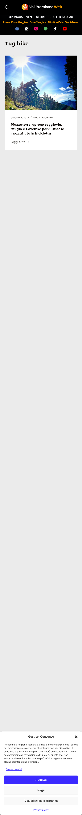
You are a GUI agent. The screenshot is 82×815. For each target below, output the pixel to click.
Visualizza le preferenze (41, 801)
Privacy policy (41, 809)
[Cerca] (7, 7)
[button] (76, 737)
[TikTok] (55, 28)
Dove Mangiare (38, 22)
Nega (41, 790)
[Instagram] (36, 28)
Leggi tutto (19, 142)
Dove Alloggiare (19, 22)
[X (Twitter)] (26, 28)
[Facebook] (17, 28)
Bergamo (66, 17)
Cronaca (16, 17)
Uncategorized (43, 117)
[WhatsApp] (45, 28)
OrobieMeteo (72, 22)
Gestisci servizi (14, 769)
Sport (52, 17)
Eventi (29, 17)
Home (6, 22)
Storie (41, 17)
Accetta (41, 779)
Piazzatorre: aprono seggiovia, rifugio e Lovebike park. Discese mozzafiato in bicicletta (37, 129)
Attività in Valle (55, 22)
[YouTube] (65, 28)
